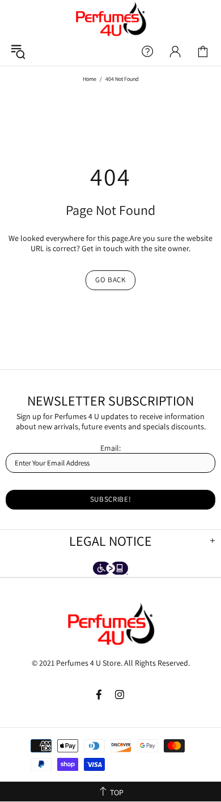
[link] (203, 51)
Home (89, 79)
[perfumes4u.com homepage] (110, 18)
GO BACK (110, 279)
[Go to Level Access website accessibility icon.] (110, 569)
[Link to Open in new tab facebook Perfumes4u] (100, 694)
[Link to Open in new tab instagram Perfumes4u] (120, 694)
